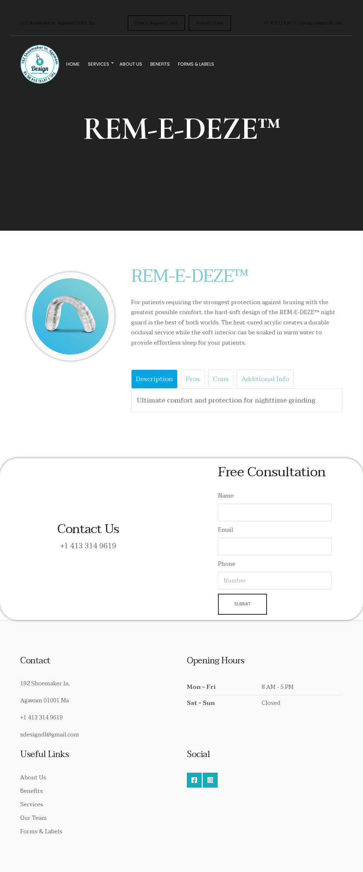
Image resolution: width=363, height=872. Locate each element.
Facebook (194, 780)
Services (98, 64)
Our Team (33, 818)
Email (225, 530)
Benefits (160, 64)
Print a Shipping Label (156, 23)
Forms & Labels (196, 64)
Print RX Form (209, 23)
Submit (242, 603)
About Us (130, 64)
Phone (226, 564)
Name (226, 496)
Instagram (210, 780)
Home (73, 64)
